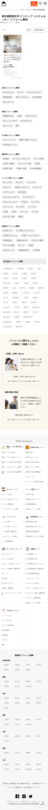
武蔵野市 (15, 298)
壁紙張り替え (9, 116)
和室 (38, 163)
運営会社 (6, 783)
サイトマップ (35, 787)
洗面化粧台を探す (31, 522)
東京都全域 (8, 269)
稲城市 (28, 322)
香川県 (17, 753)
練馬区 (41, 288)
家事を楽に (8, 240)
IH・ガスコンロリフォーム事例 (11, 593)
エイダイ (20, 207)
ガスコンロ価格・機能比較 (11, 568)
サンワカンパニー (11, 202)
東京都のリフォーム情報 (9, 22)
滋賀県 (17, 719)
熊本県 (38, 764)
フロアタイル (27, 121)
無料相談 (34, 4)
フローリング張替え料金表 (34, 482)
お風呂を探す (30, 494)
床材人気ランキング (32, 457)
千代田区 (20, 269)
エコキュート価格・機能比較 (35, 593)
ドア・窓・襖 (6, 620)
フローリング (31, 116)
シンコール (8, 182)
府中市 (5, 302)
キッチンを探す (7, 494)
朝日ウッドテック (22, 187)
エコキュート (9, 102)
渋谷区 (16, 283)
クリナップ (8, 207)
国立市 (16, 312)
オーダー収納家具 (8, 625)
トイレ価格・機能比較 (9, 531)
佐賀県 (17, 764)
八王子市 (36, 293)
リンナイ (24, 212)
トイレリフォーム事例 (9, 536)
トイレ (21, 92)
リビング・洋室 (25, 163)
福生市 (26, 312)
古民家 (37, 250)
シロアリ (5, 640)
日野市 (26, 307)
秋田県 (6, 670)
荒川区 (22, 288)
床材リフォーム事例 (32, 467)
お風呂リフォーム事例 (33, 509)
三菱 (6, 212)
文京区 (15, 273)
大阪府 (38, 719)
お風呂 (6, 159)
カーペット (8, 126)
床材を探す (29, 452)
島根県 (17, 736)
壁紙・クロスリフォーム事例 (11, 467)
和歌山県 (29, 724)
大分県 (6, 769)
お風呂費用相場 (30, 504)
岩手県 (28, 665)
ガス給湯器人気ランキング (34, 564)
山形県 (17, 670)
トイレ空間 (39, 159)
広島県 (38, 736)
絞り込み (40, 30)
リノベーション (9, 140)
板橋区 (32, 288)
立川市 (5, 298)
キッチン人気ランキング (10, 499)
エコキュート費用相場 (33, 598)
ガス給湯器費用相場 (32, 573)
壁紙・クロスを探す (8, 452)
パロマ (35, 212)
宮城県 (38, 665)
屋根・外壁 (21, 168)
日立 (14, 212)
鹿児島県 (29, 769)
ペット (21, 245)
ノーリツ (32, 207)
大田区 (33, 278)
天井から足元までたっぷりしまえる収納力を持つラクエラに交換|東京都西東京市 (12, 64)
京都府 (28, 719)
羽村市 (37, 322)
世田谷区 (6, 283)
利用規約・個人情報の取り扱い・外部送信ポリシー (27, 783)
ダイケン (7, 187)
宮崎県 (17, 769)
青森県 (17, 665)
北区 (14, 288)
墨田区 (33, 273)
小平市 (16, 307)
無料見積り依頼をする (24, 415)
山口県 (6, 741)
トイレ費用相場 (7, 541)
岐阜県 (28, 703)
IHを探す (5, 578)
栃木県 (17, 681)
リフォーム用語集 (14, 787)
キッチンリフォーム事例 (10, 509)
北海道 (6, 665)
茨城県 (6, 681)
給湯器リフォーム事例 (33, 603)
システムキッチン (34, 92)
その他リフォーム (10, 145)
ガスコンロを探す (8, 559)
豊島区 (5, 288)
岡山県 (28, 736)
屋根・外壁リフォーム (28, 140)
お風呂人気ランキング (33, 499)
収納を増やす (24, 250)
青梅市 (35, 298)
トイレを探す (6, 522)
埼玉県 (38, 681)
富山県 (17, 698)
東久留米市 (28, 317)
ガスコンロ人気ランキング (11, 564)
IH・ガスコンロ (22, 97)
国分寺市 (6, 312)
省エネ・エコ (9, 250)
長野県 (17, 703)
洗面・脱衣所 (9, 163)
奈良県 (17, 724)
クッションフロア (10, 121)
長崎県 (28, 764)
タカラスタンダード (11, 197)
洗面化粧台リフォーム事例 (34, 536)
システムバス (9, 92)
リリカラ (31, 182)
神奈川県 (29, 686)
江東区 (5, 278)
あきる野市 (7, 327)
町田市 (33, 302)
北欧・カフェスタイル (30, 235)
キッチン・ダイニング (22, 159)
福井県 (38, 698)
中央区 (30, 269)
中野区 (26, 283)
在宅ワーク (8, 230)
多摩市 (18, 322)
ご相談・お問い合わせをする (24, 377)
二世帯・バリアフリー (25, 230)
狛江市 (35, 312)
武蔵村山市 (7, 322)
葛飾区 (15, 293)
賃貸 (31, 245)
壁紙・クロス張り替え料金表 (11, 462)
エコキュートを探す (32, 583)
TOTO (24, 202)
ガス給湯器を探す (31, 559)
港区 (39, 269)
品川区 (15, 278)
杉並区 (35, 283)
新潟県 (6, 698)
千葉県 (6, 686)
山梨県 (6, 703)
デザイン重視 (37, 240)
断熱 (3, 645)
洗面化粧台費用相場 (32, 531)
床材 (20, 116)
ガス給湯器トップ (31, 554)
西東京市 (19, 327)
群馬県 (28, 681)
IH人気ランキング (8, 583)
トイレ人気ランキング (9, 526)
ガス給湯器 (37, 97)
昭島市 (15, 302)
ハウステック (29, 197)
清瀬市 (16, 317)
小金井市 (6, 307)
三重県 (6, 719)
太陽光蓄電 (5, 630)
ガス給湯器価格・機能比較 (34, 568)
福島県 (28, 670)
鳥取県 (6, 736)
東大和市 (6, 317)
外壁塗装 (5, 635)
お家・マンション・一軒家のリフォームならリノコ (24, 801)
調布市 (24, 302)
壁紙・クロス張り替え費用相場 (11, 472)
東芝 (21, 216)
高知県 (38, 753)
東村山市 (36, 307)
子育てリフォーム (11, 235)
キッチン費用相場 (8, 504)
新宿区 (5, 273)
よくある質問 (25, 787)
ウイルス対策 (9, 245)
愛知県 (6, 708)
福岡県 (6, 764)
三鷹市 (26, 298)
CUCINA (22, 192)
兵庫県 (6, 724)
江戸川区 (25, 293)
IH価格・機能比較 (8, 588)
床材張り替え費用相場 (33, 472)
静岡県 (38, 703)
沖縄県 (38, 769)
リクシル (37, 187)
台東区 (24, 273)
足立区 (5, 293)
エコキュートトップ (32, 578)
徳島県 (6, 753)
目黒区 (24, 278)
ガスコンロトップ (8, 554)
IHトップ (5, 573)
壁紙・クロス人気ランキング (11, 457)
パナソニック (9, 192)
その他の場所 (36, 168)
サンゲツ (20, 182)
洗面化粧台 (8, 97)
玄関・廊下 (8, 168)
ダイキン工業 (9, 216)
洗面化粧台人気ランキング (34, 526)
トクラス (35, 202)
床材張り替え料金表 (32, 462)
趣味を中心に (22, 240)
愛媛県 (28, 753)
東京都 (17, 686)
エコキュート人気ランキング (35, 588)
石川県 (28, 698)
